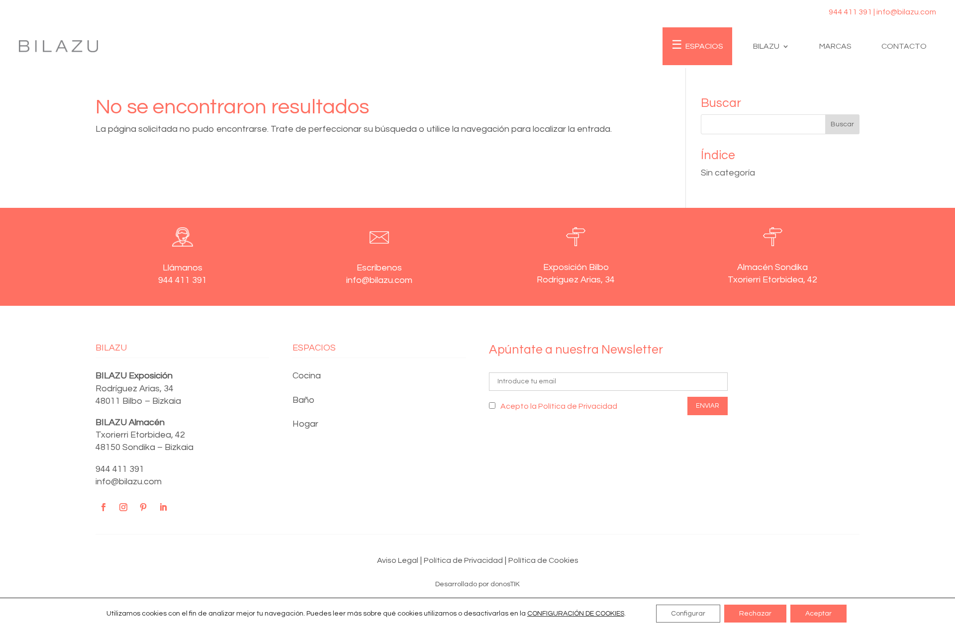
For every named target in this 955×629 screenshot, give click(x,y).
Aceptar (818, 613)
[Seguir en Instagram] (123, 507)
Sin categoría (728, 173)
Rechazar (755, 613)
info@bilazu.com (129, 481)
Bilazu (766, 46)
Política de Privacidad (463, 560)
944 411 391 (120, 469)
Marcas (835, 46)
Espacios (704, 46)
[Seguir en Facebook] (103, 507)
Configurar (688, 613)
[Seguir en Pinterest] (143, 507)
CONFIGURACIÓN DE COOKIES (575, 613)
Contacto (904, 46)
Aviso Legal (397, 560)
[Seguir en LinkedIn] (163, 507)
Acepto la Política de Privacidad (558, 406)
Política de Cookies (543, 560)
